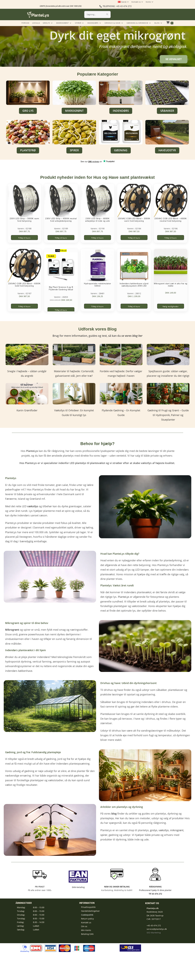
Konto (148, 2)
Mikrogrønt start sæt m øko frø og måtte (170, 284)
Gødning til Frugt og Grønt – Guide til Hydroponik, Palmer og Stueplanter (168, 415)
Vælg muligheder (171, 306)
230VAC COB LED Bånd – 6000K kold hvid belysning (24, 284)
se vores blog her (131, 336)
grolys (153, 830)
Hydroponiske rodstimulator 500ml (97, 284)
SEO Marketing (154, 932)
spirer (103, 835)
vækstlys (164, 830)
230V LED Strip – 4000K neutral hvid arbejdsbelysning (61, 219)
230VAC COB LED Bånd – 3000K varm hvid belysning (134, 219)
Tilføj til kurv (24, 238)
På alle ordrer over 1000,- (39, 890)
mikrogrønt (176, 830)
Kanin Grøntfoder (27, 410)
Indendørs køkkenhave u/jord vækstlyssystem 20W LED (134, 284)
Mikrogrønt (12, 629)
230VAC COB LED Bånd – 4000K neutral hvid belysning (170, 219)
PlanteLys (123, 596)
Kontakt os (136, 2)
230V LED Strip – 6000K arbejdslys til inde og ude (97, 219)
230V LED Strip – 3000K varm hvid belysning (24, 219)
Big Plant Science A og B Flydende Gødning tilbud (61, 288)
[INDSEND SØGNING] (107, 14)
